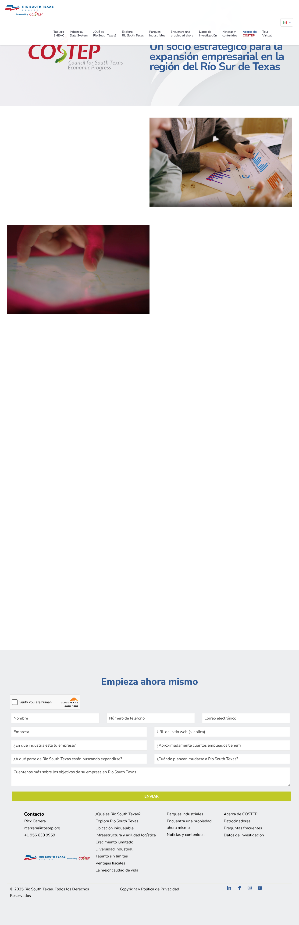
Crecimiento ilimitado (114, 842)
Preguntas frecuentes (243, 828)
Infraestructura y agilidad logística (126, 835)
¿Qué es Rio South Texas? (118, 814)
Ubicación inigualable (115, 828)
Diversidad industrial (114, 849)
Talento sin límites (112, 856)
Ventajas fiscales (110, 863)
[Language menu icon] (286, 22)
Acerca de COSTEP (240, 814)
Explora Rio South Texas (117, 821)
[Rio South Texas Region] (29, 11)
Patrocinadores (237, 821)
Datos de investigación (244, 835)
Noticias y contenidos (185, 834)
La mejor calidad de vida (117, 870)
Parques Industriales (185, 814)
